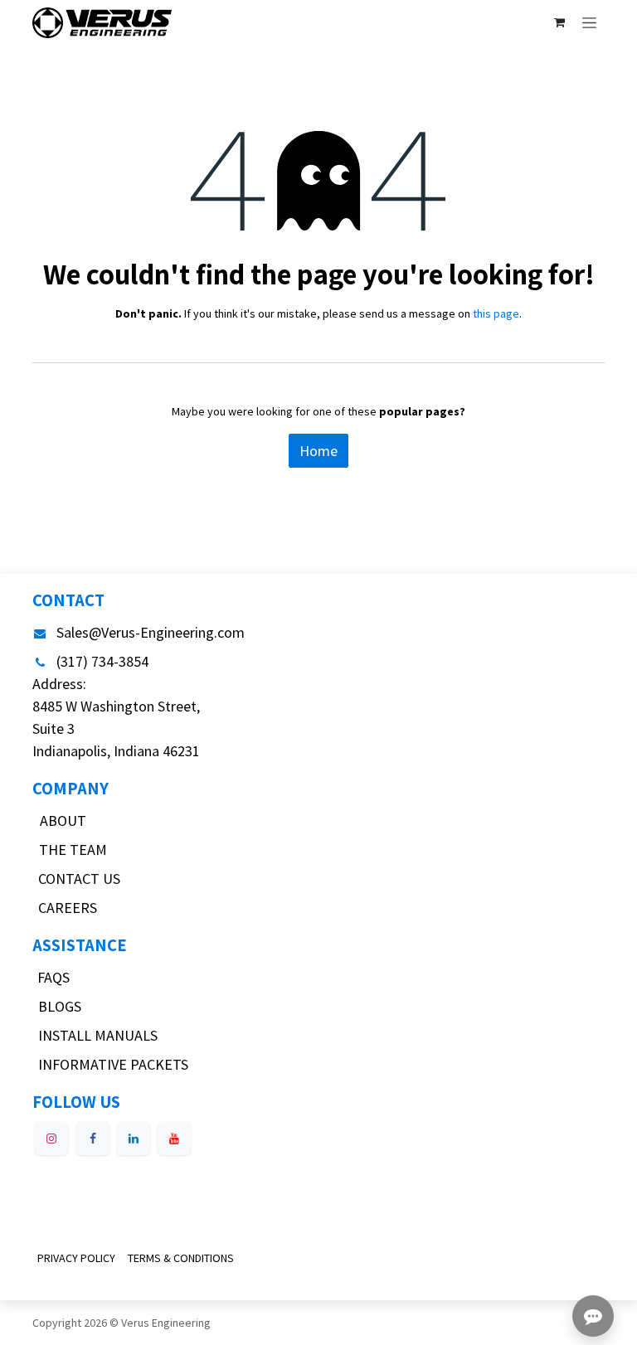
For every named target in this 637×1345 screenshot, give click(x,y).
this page (496, 313)
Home (318, 450)
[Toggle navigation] (589, 22)
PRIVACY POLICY (76, 1257)
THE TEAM (73, 849)
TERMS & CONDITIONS (181, 1257)
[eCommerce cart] (559, 22)
